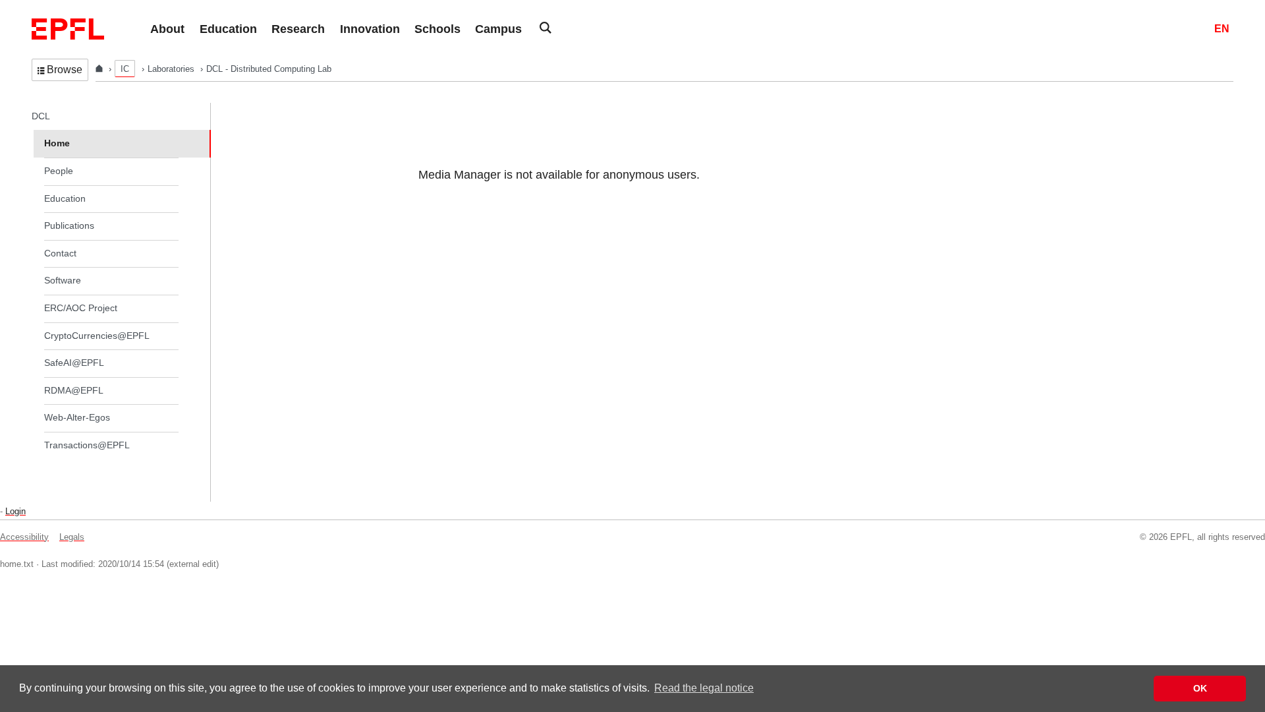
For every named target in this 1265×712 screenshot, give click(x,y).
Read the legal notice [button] (704, 688)
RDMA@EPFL (73, 390)
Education (65, 198)
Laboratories (172, 69)
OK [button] (1200, 688)
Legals (71, 537)
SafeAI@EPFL (74, 362)
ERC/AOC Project (80, 308)
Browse (64, 69)
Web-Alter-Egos (77, 417)
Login (15, 511)
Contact (60, 253)
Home (57, 143)
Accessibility (24, 537)
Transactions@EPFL (87, 445)
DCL (41, 116)
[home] (100, 69)
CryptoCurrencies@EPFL (97, 335)
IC (125, 69)
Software (62, 280)
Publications (69, 225)
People (58, 170)
